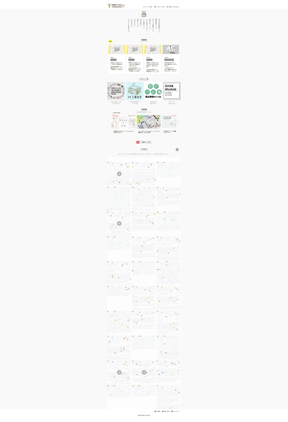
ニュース (113, 59)
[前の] (111, 22)
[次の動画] (179, 121)
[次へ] (175, 22)
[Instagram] (177, 149)
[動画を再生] (123, 121)
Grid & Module (169, 59)
